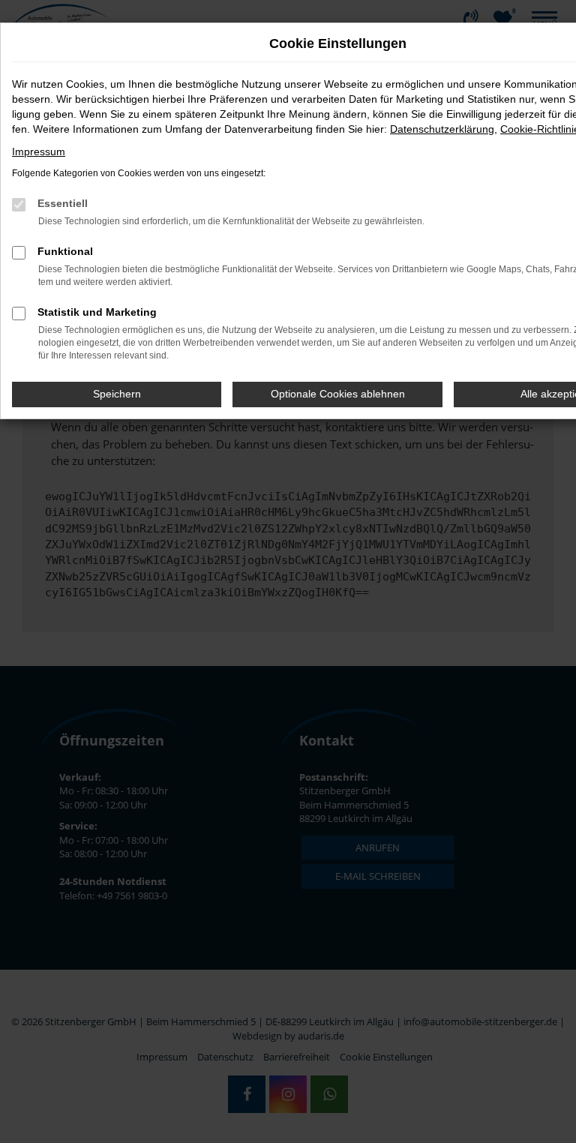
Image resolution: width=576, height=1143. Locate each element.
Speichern (117, 394)
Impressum (38, 152)
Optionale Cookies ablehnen (338, 394)
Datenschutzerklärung (442, 129)
